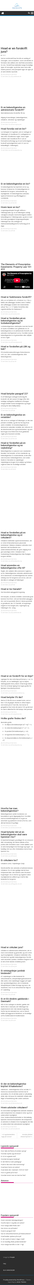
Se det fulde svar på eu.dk (8, 1020)
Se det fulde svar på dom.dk (9, 438)
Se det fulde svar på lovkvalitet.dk (10, 1129)
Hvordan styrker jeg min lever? (11, 1154)
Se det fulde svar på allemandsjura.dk (11, 1103)
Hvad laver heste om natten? (10, 1167)
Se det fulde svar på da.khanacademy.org (12, 693)
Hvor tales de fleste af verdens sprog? (13, 1151)
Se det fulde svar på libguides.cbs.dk (11, 884)
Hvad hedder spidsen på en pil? (11, 1236)
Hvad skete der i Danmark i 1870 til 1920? (14, 1170)
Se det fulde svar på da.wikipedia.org (11, 150)
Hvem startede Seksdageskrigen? (12, 1220)
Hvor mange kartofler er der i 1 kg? (12, 1244)
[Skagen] (2, 13)
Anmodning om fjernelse (9, 74)
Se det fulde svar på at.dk (8, 994)
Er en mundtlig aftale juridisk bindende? (13, 1242)
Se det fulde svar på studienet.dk (10, 314)
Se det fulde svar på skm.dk (9, 203)
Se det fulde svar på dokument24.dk (11, 827)
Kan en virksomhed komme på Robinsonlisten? (16, 1234)
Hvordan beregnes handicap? (10, 1159)
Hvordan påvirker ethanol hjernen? (26, 1135)
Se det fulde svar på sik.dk (8, 469)
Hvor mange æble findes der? (10, 1225)
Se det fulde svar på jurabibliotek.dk (11, 76)
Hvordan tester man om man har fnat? (13, 1175)
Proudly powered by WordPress (13, 1280)
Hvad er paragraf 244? (8, 1231)
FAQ (4, 1264)
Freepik (12, 1257)
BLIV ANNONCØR (9, 1270)
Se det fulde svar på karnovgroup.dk (11, 124)
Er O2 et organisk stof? (8, 1156)
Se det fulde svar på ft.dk (8, 230)
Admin (4, 55)
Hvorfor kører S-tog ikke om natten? (12, 1223)
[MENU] (32, 13)
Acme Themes (21, 1282)
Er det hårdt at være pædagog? (11, 1162)
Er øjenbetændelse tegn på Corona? (8, 1135)
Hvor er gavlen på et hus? (9, 1172)
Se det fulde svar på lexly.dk (9, 856)
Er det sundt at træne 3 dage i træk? (13, 1239)
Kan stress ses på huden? (9, 1228)
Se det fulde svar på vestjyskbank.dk (11, 714)
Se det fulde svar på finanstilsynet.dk (11, 342)
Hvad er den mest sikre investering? (13, 1164)
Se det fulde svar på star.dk (8, 361)
